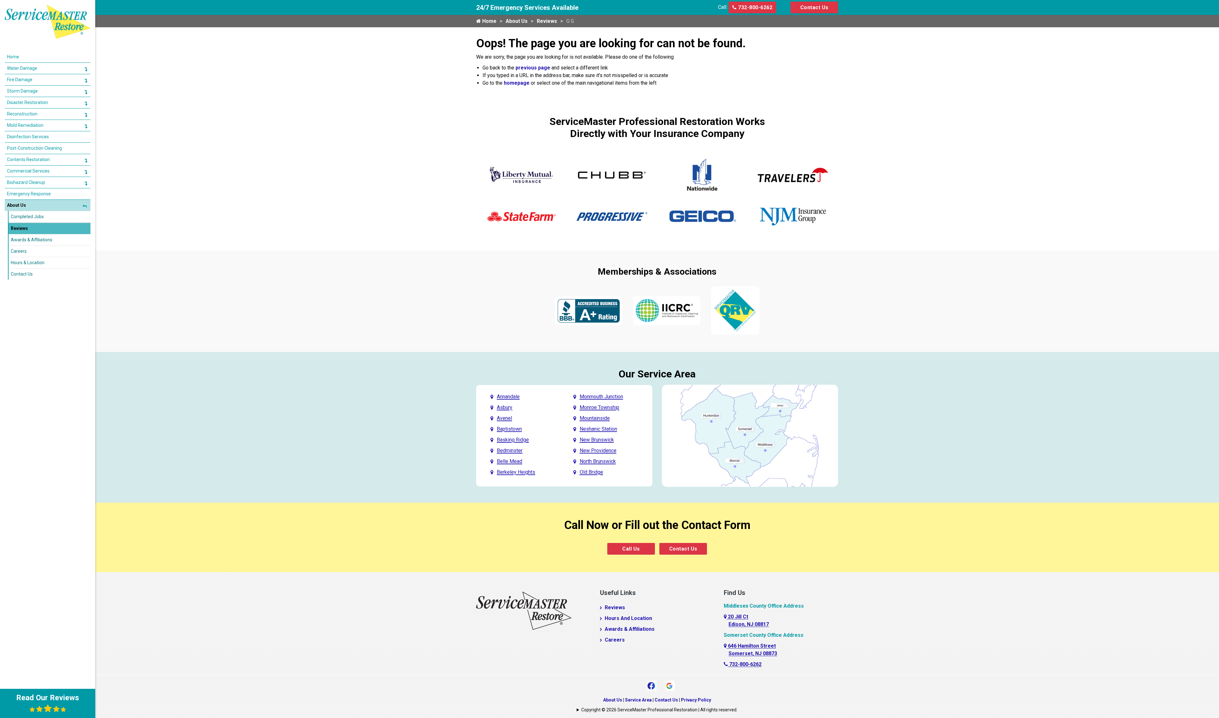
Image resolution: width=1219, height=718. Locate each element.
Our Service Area (657, 374)
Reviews (547, 21)
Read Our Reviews (47, 697)
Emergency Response (29, 193)
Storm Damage (22, 91)
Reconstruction (22, 113)
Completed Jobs (27, 216)
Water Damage (22, 68)
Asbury (504, 407)
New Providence (598, 450)
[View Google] (669, 685)
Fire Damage (19, 79)
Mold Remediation (25, 125)
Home (488, 21)
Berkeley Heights (516, 472)
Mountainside (595, 418)
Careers (615, 640)
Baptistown (509, 429)
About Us (517, 21)
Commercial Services (28, 170)
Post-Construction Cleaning (34, 148)
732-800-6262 (755, 7)
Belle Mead (509, 461)
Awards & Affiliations (630, 629)
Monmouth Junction (601, 397)
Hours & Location (27, 262)
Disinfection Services (28, 136)
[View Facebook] (651, 685)
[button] (85, 69)
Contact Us (814, 7)
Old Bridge (591, 472)
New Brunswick (597, 440)
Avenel (504, 418)
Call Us (631, 549)
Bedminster (510, 450)
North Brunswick (598, 461)
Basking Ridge (513, 440)
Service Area (638, 699)
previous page (533, 68)
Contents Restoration (28, 159)
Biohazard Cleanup (26, 182)
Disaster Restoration (27, 102)
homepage (517, 83)
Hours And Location (628, 618)
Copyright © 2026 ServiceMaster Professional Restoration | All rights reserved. (659, 709)
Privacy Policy (696, 699)
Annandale (508, 397)
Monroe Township (599, 407)
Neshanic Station (598, 429)
